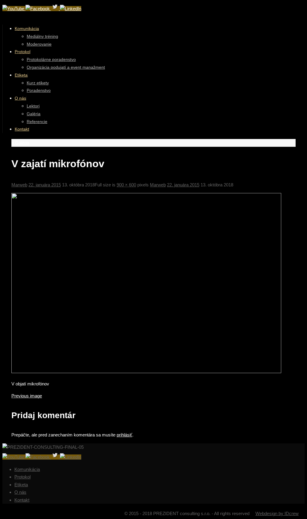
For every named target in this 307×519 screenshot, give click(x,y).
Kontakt (21, 499)
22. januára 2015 (44, 184)
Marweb (19, 184)
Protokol (22, 476)
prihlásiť (124, 434)
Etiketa (21, 484)
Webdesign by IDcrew (277, 513)
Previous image (26, 395)
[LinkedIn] (70, 8)
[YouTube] (13, 8)
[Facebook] (38, 8)
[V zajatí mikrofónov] (146, 371)
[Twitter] (55, 8)
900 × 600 (126, 184)
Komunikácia (27, 469)
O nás (20, 492)
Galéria (20, 142)
